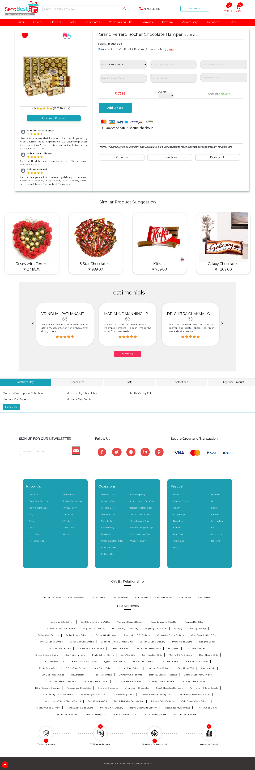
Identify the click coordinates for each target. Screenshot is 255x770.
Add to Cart (115, 107)
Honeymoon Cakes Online (80, 707)
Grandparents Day (139, 521)
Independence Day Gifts (142, 501)
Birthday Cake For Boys (193, 681)
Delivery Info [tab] (218, 157)
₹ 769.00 (159, 269)
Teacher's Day (108, 514)
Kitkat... (159, 264)
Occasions (213, 22)
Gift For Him (204, 597)
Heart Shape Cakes (102, 668)
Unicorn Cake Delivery (129, 668)
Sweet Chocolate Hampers (169, 688)
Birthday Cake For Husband (163, 674)
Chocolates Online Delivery (170, 635)
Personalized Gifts (120, 22)
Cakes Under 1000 (120, 648)
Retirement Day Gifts (141, 507)
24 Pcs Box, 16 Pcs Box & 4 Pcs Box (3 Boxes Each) (131, 49)
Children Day (107, 527)
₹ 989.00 (95, 269)
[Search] (124, 9)
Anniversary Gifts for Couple (204, 688)
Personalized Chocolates (79, 688)
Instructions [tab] (170, 157)
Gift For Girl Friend (51, 597)
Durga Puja (179, 514)
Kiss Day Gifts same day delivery (190, 628)
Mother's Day (107, 554)
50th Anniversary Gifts (125, 714)
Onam (176, 507)
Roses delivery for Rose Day (164, 622)
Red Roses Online (103, 674)
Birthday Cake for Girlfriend (198, 674)
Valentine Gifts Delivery (62, 622)
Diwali (176, 527)
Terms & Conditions (72, 501)
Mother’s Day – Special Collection (23, 393)
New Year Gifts (108, 494)
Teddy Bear (173, 648)
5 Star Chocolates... (96, 264)
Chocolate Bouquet (195, 648)
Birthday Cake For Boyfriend (62, 681)
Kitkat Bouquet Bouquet (47, 688)
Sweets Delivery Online (46, 655)
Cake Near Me (208, 668)
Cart (238, 8)
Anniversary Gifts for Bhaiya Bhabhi (63, 701)
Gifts (72, 22)
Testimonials (68, 494)
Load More (11, 407)
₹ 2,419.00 (31, 269)
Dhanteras (216, 534)
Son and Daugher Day (141, 527)
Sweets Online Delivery (111, 707)
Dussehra (178, 521)
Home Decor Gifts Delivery (143, 707)
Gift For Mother (76, 597)
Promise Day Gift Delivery (125, 628)
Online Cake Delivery (48, 635)
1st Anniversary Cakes (123, 694)
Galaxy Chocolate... (223, 264)
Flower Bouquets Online (51, 641)
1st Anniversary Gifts (67, 714)
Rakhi (20, 22)
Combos (147, 22)
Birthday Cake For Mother (161, 681)
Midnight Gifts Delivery (180, 655)
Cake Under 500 (186, 668)
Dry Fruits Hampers (75, 655)
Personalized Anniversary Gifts (156, 694)
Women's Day (108, 501)
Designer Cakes (207, 641)
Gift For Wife (141, 597)
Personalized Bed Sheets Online (194, 694)
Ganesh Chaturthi (182, 501)
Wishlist (228, 8)
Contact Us (68, 514)
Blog (31, 514)
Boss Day (105, 534)
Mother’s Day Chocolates (81, 393)
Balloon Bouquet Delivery (152, 641)
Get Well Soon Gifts (54, 661)
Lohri (175, 547)
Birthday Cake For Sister (96, 681)
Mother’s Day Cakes (142, 393)
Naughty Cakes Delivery (48, 707)
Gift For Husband (163, 597)
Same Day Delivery (38, 501)
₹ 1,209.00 (223, 269)
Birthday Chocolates (108, 688)
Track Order (68, 527)
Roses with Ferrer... (32, 264)
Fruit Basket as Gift (97, 701)
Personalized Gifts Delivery (137, 635)
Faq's (31, 527)
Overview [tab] (122, 157)
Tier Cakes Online (169, 661)
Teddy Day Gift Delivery (93, 628)
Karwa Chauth (218, 514)
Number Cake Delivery (159, 668)
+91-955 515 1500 (151, 8)
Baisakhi (215, 540)
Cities (233, 22)
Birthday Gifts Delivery (59, 648)
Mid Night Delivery (38, 507)
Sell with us (194, 8)
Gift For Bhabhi (120, 597)
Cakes (37, 22)
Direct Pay (34, 534)
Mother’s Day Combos (80, 399)
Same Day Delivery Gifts (149, 648)
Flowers (55, 22)
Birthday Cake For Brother (128, 681)
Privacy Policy (69, 507)
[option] (64, 324)
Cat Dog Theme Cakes (53, 674)
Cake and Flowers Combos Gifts (117, 641)
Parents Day (107, 521)
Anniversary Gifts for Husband (58, 694)
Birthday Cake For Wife (130, 674)
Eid (212, 527)
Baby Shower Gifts (208, 655)
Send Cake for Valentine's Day (95, 622)
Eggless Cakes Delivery (115, 661)
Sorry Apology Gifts (152, 655)
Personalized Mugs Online (177, 707)
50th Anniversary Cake (184, 714)
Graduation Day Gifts (112, 540)
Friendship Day (137, 494)
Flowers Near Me (79, 674)
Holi (213, 501)
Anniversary (190, 22)
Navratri (215, 494)
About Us (33, 494)
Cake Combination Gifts (203, 635)
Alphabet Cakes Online (196, 661)
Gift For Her (185, 597)
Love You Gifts (128, 655)
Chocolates (92, 22)
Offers (32, 521)
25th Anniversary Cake (154, 714)
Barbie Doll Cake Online (82, 641)
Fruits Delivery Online (103, 655)
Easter (214, 507)
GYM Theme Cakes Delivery (195, 701)
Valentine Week (108, 547)
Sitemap (66, 534)
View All (127, 354)
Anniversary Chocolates (137, 688)
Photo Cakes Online (182, 641)
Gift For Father (98, 597)
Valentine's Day (138, 540)
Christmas (178, 540)
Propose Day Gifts (194, 622)
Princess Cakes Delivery (162, 701)
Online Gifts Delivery (106, 635)
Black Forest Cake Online (83, 661)
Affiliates (66, 521)
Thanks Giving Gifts (140, 534)
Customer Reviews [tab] (53, 118)
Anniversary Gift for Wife (92, 694)
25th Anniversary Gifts (95, 714)
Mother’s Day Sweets (16, 399)
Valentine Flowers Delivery (130, 622)
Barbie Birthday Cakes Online (129, 701)
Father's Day (107, 507)
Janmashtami (218, 521)
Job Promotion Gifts (140, 514)
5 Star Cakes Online (76, 668)
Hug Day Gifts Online (156, 628)
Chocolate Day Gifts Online (61, 628)
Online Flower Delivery (77, 635)
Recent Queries (36, 540)
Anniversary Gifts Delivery (91, 648)
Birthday (167, 22)
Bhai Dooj (178, 534)
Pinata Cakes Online (49, 668)
